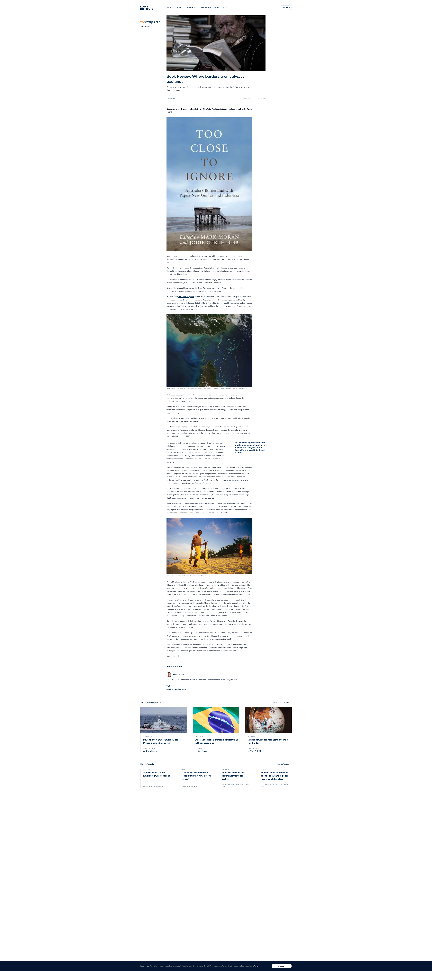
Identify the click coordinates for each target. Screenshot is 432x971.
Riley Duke (235, 784)
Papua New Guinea (179, 689)
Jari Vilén (251, 751)
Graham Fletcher (157, 787)
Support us (285, 8)
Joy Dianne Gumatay (150, 751)
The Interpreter (205, 8)
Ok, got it (281, 966)
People (224, 8)
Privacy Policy (253, 966)
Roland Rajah (244, 784)
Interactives (191, 8)
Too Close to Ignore (186, 297)
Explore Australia (283, 764)
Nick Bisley (194, 787)
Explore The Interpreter (281, 702)
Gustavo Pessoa (201, 751)
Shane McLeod (171, 98)
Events (216, 8)
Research (179, 8)
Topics (168, 8)
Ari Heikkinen (259, 751)
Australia (143, 26)
